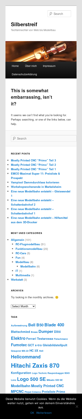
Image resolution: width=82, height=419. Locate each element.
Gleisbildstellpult (55, 345)
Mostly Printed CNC (47, 385)
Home (15, 65)
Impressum (49, 65)
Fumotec (19, 345)
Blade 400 (54, 325)
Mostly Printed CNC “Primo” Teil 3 (33, 160)
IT (17, 271)
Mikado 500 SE (55, 379)
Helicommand (26, 356)
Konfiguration (21, 373)
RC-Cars (21, 253)
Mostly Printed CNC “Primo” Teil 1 (33, 169)
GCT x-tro (35, 345)
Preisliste (49, 391)
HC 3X (33, 350)
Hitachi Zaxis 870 (35, 365)
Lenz (13, 379)
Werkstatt (17, 279)
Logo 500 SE (31, 378)
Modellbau (22, 262)
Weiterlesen (44, 412)
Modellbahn (28, 266)
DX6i (57, 331)
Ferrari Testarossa (39, 338)
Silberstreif (24, 24)
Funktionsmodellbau (29, 249)
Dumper (45, 331)
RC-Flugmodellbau (28, 244)
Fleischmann (61, 338)
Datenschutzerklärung (24, 74)
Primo (60, 391)
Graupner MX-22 (20, 350)
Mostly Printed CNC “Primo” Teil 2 (33, 165)
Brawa (34, 331)
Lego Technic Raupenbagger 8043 (51, 373)
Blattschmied (20, 331)
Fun (18, 257)
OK (32, 412)
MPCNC (17, 391)
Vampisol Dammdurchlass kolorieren (35, 182)
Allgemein (17, 240)
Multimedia (23, 275)
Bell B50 (36, 325)
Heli (41, 350)
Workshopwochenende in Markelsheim (36, 187)
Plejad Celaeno (33, 391)
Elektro (18, 338)
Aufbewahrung (19, 325)
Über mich (31, 65)
